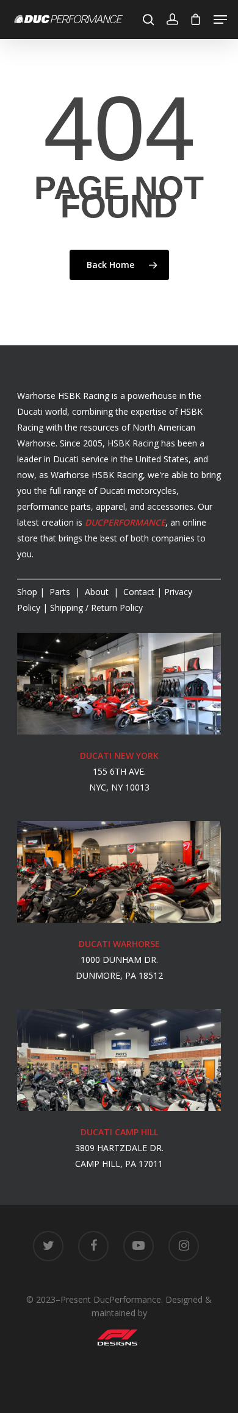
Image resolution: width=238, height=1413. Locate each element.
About (98, 591)
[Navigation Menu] (220, 19)
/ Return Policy (95, 607)
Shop (27, 591)
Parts (61, 591)
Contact (138, 591)
